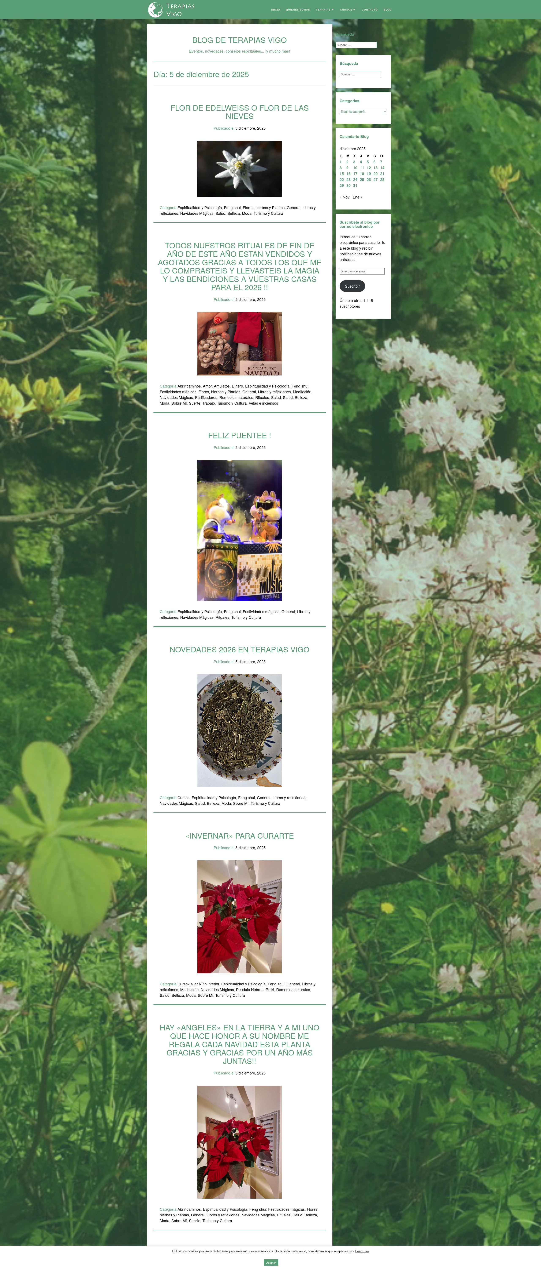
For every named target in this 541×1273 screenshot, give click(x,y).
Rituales (262, 397)
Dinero (237, 386)
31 (355, 185)
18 (362, 173)
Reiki (270, 989)
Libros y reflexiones (274, 391)
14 (382, 167)
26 (369, 179)
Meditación (302, 391)
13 (375, 167)
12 (369, 167)
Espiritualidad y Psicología (200, 207)
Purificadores (206, 397)
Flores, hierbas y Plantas (264, 207)
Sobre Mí (179, 403)
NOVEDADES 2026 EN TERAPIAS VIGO (239, 649)
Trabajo (208, 403)
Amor (207, 386)
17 (355, 173)
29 (342, 185)
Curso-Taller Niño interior (198, 983)
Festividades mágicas (178, 391)
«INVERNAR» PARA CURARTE (239, 835)
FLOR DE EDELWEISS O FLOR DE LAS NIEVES (240, 111)
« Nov (345, 197)
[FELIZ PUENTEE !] (239, 530)
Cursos (184, 797)
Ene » (358, 197)
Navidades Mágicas (196, 213)
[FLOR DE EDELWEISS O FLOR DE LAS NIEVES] (239, 168)
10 (355, 167)
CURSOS (346, 9)
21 (382, 173)
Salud (276, 397)
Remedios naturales (236, 397)
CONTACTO (370, 9)
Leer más (362, 1251)
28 (382, 179)
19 (369, 173)
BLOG (388, 9)
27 (375, 179)
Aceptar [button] (271, 1263)
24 (355, 179)
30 (348, 185)
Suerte (194, 403)
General (293, 207)
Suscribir (352, 286)
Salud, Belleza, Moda (233, 213)
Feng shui (232, 207)
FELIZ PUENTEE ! (239, 435)
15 (342, 173)
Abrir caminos (189, 386)
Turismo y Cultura (268, 213)
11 (362, 167)
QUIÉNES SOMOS (298, 9)
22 (342, 179)
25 (362, 179)
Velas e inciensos (263, 403)
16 (348, 173)
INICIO (275, 9)
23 (348, 179)
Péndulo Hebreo (250, 989)
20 (375, 173)
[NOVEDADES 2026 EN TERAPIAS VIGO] (239, 730)
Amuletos (222, 386)
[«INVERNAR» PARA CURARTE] (239, 916)
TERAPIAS (323, 9)
